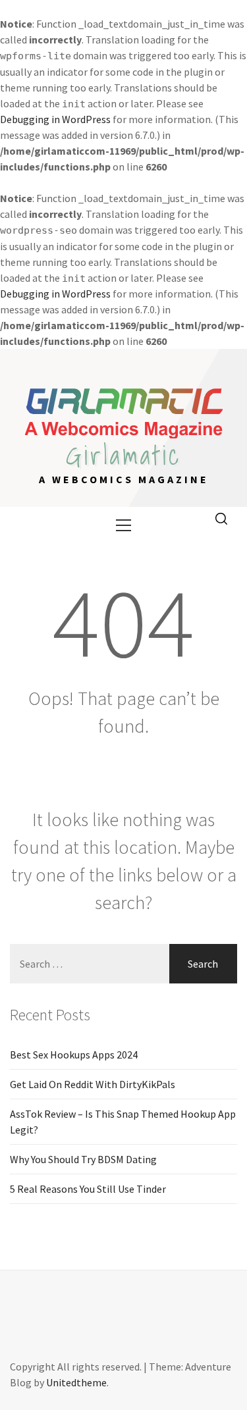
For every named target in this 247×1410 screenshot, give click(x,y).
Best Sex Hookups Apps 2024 (74, 1054)
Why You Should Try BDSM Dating (83, 1159)
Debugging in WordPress (55, 119)
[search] (221, 519)
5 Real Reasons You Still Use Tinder (88, 1188)
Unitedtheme (76, 1382)
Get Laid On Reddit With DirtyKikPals (92, 1084)
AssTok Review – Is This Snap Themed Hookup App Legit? (123, 1121)
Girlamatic (124, 455)
